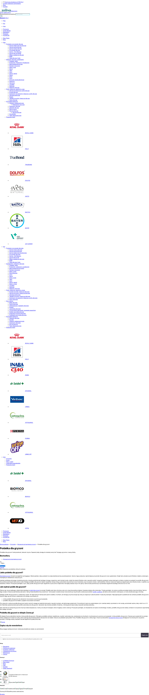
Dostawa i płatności (8, 649)
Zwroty (5, 654)
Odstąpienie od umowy (9, 651)
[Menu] (0, 11)
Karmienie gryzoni (5, 576)
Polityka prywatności (9, 648)
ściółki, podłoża (97, 592)
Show (2, 566)
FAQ (4, 665)
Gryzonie (13, 544)
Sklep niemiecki (7, 668)
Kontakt (5, 6)
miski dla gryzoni (35, 590)
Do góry (2, 694)
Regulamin (6, 646)
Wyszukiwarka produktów (8, 14)
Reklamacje (6, 653)
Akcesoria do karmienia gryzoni (26, 544)
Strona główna (4, 544)
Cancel (2, 567)
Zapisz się (145, 635)
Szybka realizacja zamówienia (12, 3)
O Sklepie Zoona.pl (8, 660)
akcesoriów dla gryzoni (116, 617)
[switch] (5, 682)
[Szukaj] (1, 16)
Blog (4, 5)
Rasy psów (6, 662)
